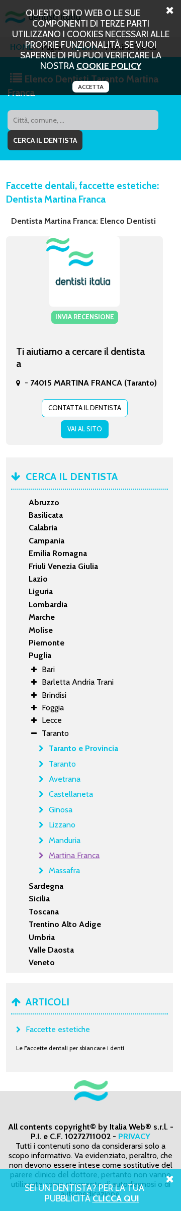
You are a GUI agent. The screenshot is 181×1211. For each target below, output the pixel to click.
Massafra (64, 870)
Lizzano (62, 824)
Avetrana (64, 779)
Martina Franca (74, 855)
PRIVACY (134, 1136)
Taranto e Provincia (83, 748)
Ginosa (60, 809)
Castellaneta (71, 794)
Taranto (62, 764)
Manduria (64, 840)
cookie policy (108, 65)
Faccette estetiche (58, 1029)
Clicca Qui (116, 1198)
